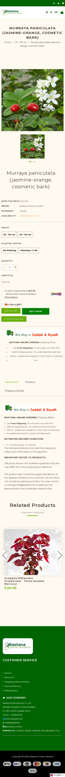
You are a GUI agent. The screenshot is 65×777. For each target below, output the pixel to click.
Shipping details (14, 390)
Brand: (5, 206)
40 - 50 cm (25, 234)
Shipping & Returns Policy (17, 682)
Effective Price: (10, 201)
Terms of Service (13, 686)
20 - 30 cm (21, 42)
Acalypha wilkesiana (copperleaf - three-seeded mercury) (24, 581)
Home (7, 42)
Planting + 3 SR (29, 250)
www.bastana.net (14, 719)
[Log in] (54, 3)
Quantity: (7, 261)
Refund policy (11, 690)
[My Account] (59, 3)
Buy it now (35, 311)
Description (11, 382)
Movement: (7, 211)
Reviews (30, 382)
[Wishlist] (63, 3)
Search (8, 673)
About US (9, 677)
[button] (57, 775)
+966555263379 (12, 722)
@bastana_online (13, 726)
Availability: (8, 216)
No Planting (9, 250)
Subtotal (7, 275)
